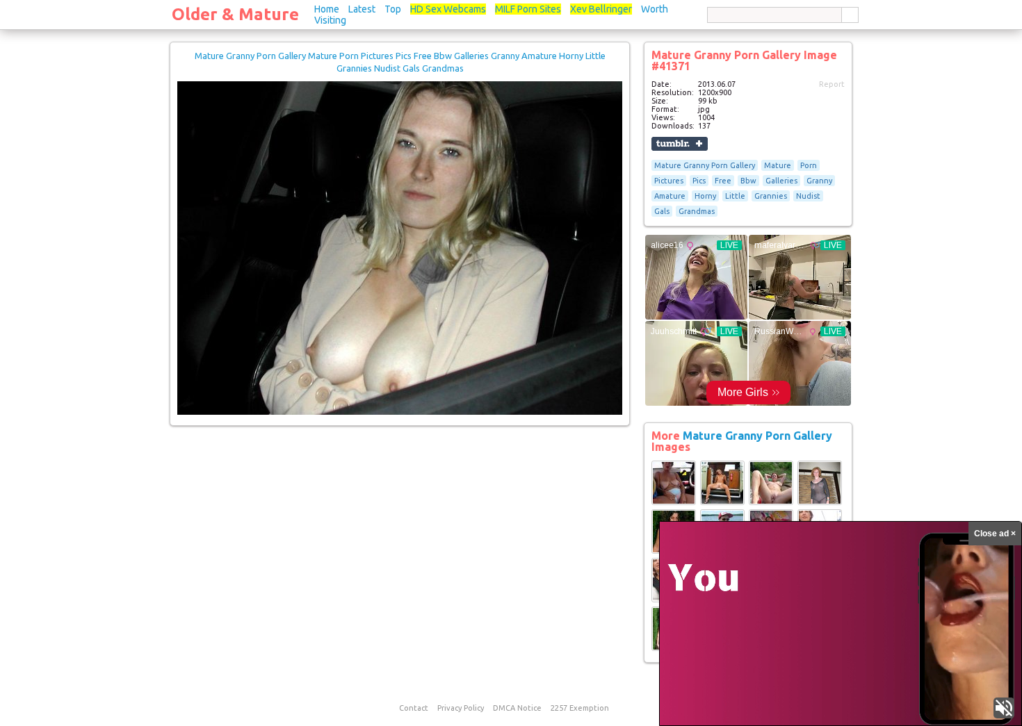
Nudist (808, 196)
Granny (819, 180)
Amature (670, 196)
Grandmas (697, 211)
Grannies (770, 196)
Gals (662, 211)
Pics (699, 180)
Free (723, 180)
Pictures (668, 180)
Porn (808, 165)
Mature (777, 165)
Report (832, 84)
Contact (413, 708)
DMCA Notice (517, 708)
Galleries (781, 180)
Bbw (748, 180)
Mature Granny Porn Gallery (704, 165)
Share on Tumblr (679, 144)
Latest (361, 9)
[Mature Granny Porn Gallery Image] (673, 502)
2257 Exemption (580, 708)
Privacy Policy (460, 708)
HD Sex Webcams (448, 9)
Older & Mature (235, 14)
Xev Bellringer (601, 9)
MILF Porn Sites (528, 9)
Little (735, 196)
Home (326, 9)
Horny (705, 196)
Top (392, 9)
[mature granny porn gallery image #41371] (399, 412)
